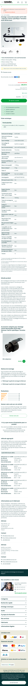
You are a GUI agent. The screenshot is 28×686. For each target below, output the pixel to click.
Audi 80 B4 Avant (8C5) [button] (8, 452)
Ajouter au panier (15, 100)
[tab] (3, 52)
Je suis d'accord (14, 682)
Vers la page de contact (21, 593)
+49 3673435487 (6, 563)
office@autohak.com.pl (8, 535)
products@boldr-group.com (9, 559)
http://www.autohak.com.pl (9, 538)
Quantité (18, 97)
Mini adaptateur (7, 359)
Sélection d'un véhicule (10, 12)
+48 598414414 (6, 540)
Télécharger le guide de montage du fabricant (14, 381)
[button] (22, 2)
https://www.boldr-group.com (10, 561)
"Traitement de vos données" (13, 678)
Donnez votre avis (14, 415)
